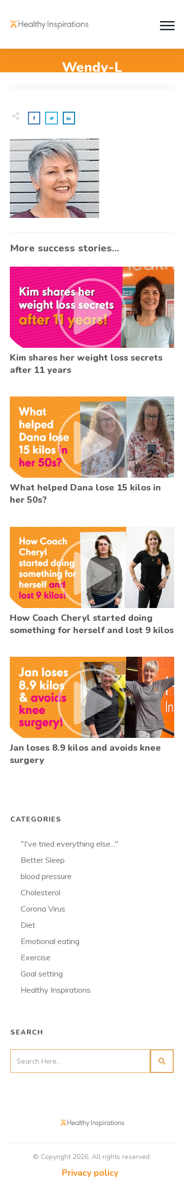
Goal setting (42, 973)
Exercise (36, 957)
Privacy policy (90, 1173)
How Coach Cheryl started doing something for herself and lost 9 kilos (92, 586)
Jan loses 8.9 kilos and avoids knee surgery (92, 716)
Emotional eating (50, 941)
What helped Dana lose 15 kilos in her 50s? (92, 456)
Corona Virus (43, 909)
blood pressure (46, 876)
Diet (28, 925)
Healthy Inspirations (56, 990)
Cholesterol (40, 892)
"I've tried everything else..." (69, 844)
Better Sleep (43, 860)
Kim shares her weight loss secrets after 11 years (92, 326)
